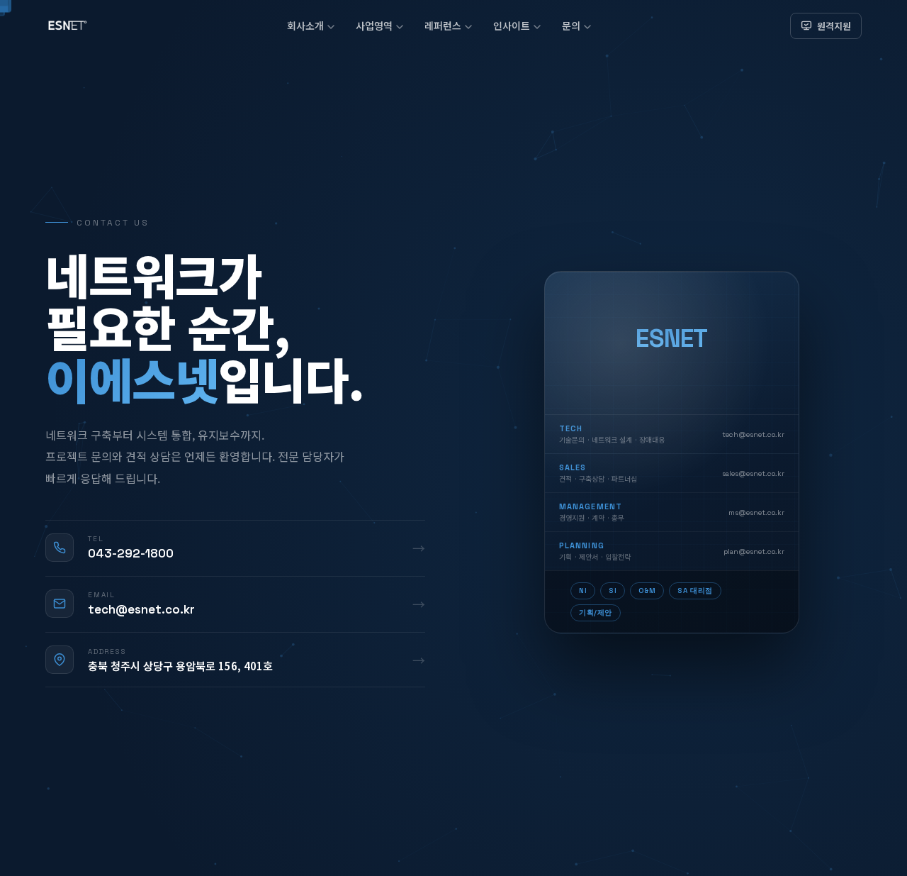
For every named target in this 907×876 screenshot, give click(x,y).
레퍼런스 (442, 25)
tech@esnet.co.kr (141, 609)
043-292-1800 (131, 553)
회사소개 (305, 25)
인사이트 (511, 25)
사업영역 (374, 25)
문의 (571, 25)
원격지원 (834, 26)
